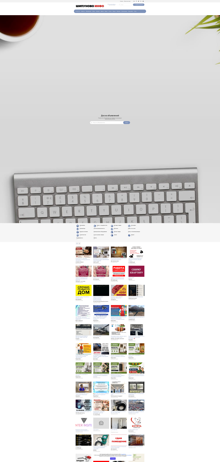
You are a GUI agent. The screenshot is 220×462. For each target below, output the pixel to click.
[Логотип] (90, 6)
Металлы (116, 228)
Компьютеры (82, 228)
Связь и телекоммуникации (134, 231)
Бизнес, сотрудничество (102, 225)
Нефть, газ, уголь (131, 228)
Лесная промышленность (99, 228)
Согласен (113, 458)
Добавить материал (139, 4)
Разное (132, 234)
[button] (204, 460)
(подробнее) (123, 454)
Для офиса (133, 225)
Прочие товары (117, 231)
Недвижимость (79, 237)
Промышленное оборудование (100, 231)
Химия (115, 234)
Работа (95, 237)
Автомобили (82, 225)
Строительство (83, 234)
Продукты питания (84, 231)
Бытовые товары (117, 225)
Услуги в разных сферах (99, 234)
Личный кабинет (112, 4)
